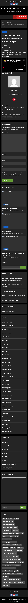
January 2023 (6, 362)
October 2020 (6, 373)
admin (5, 45)
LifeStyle (5, 32)
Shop (4, 460)
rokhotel (20, 573)
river (13, 573)
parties (13, 568)
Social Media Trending (9, 464)
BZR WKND (19, 533)
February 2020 (6, 388)
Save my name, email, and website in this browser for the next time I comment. (14, 175)
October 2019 (6, 402)
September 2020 (7, 377)
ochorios (6, 568)
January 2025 (6, 333)
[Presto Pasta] (14, 221)
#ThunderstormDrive (10, 527)
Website (4, 167)
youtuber (6, 585)
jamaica (5, 559)
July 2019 (5, 413)
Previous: (13, 108)
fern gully (19, 550)
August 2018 (6, 420)
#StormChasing (8, 521)
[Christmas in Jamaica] (14, 199)
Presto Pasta (6, 231)
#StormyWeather (8, 524)
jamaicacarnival (15, 559)
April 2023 (5, 351)
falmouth (20, 547)
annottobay (7, 530)
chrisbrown (6, 545)
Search (4, 262)
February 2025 (6, 329)
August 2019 (6, 409)
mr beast (17, 565)
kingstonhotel (7, 565)
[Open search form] (11, 16)
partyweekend (7, 571)
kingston (21, 562)
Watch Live (22, 16)
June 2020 (5, 380)
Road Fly (5, 457)
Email (4, 160)
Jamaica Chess (7, 446)
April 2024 (5, 340)
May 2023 (5, 347)
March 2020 (5, 384)
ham (4, 553)
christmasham (16, 545)
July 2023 (5, 344)
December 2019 (7, 395)
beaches (15, 530)
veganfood (12, 582)
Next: (13, 115)
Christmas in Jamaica (9, 208)
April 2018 (5, 424)
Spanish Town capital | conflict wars (13, 295)
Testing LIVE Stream (8, 291)
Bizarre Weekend (8, 533)
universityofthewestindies (11, 579)
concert (12, 547)
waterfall (21, 582)
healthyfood (12, 553)
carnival (5, 536)
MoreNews (23, 599)
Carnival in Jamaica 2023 (10, 300)
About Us (5, 442)
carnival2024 (7, 539)
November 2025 (7, 322)
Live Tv (4, 453)
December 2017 (7, 431)
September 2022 (7, 369)
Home (10, 592)
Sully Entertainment (14, 8)
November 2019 (7, 398)
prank (16, 571)
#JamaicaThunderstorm (11, 518)
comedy (5, 547)
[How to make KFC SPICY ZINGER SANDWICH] (14, 243)
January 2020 (6, 391)
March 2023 (5, 355)
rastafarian (6, 573)
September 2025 (7, 325)
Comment (5, 132)
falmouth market (8, 550)
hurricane (15, 556)
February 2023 (6, 358)
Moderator (6, 210)
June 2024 (5, 336)
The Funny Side (7, 468)
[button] (2, 16)
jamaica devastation (9, 562)
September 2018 (7, 417)
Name (4, 154)
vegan (5, 582)
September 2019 (7, 406)
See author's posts (14, 94)
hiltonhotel (6, 556)
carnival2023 (14, 536)
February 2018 (6, 428)
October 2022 (6, 366)
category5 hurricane (9, 542)
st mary (5, 576)
